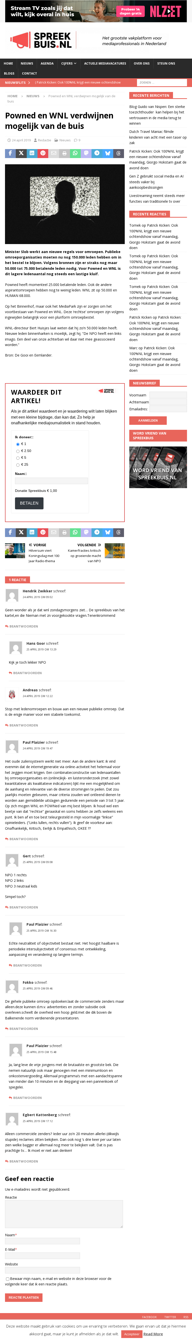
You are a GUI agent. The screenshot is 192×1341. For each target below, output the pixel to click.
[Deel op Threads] (118, 153)
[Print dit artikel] (64, 153)
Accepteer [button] (132, 1334)
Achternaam (139, 402)
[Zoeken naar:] (162, 82)
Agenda (47, 63)
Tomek (135, 225)
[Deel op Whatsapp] (75, 153)
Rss (186, 1317)
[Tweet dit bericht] (21, 153)
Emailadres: (138, 409)
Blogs (9, 73)
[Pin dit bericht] (43, 153)
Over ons (142, 63)
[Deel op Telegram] (97, 153)
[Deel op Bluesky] (107, 153)
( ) (77, 86)
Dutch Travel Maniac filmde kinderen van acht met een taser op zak (158, 137)
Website (11, 1264)
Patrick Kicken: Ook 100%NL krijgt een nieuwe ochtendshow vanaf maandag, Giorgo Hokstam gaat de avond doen (154, 236)
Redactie (44, 140)
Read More (153, 1333)
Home (8, 63)
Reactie (11, 1197)
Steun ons (166, 63)
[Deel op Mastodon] (86, 153)
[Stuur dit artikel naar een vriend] (53, 153)
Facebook (149, 1317)
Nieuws (27, 63)
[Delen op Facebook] (10, 153)
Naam (10, 1235)
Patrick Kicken (140, 317)
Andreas (30, 690)
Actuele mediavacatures (105, 63)
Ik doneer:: (24, 437)
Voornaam (137, 395)
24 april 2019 (21, 140)
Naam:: (21, 474)
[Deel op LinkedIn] (32, 153)
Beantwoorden (24, 626)
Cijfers (66, 63)
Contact (29, 73)
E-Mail (10, 1249)
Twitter (170, 1317)
